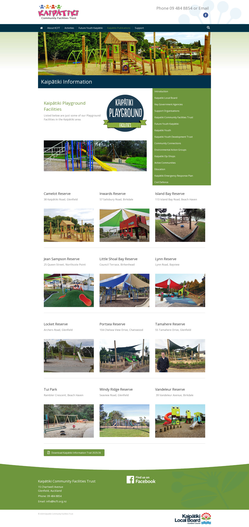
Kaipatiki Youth (162, 130)
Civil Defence (161, 182)
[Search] (208, 27)
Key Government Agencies (168, 104)
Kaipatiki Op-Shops (164, 156)
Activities (69, 28)
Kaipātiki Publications (118, 28)
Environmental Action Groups (170, 149)
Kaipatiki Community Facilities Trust (173, 117)
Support (139, 28)
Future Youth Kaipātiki (91, 28)
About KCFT (53, 28)
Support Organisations (166, 110)
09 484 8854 (54, 496)
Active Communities (165, 162)
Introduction (161, 91)
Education (159, 169)
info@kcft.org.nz (56, 501)
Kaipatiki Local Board (165, 97)
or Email (201, 8)
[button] (209, 163)
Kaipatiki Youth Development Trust (173, 136)
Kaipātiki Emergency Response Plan (173, 175)
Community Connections (167, 143)
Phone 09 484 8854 (174, 8)
